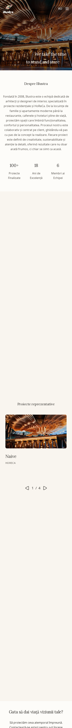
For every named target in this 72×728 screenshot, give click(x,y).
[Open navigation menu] (67, 9)
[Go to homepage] (8, 9)
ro (60, 9)
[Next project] (45, 488)
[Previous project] (27, 488)
